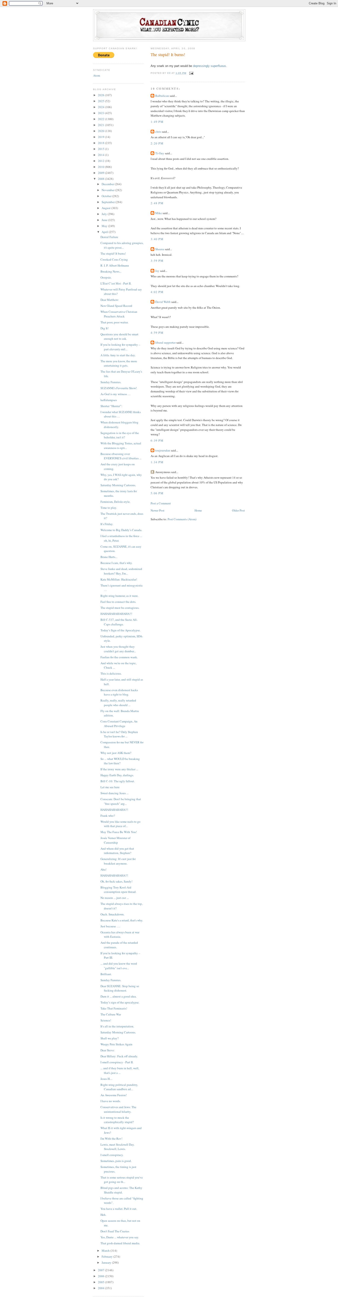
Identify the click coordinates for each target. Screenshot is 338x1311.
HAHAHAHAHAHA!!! (114, 810)
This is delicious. (111, 673)
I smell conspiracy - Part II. (116, 1062)
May (105, 226)
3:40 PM (157, 239)
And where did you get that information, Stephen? (117, 850)
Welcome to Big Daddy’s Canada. (121, 530)
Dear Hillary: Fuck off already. (119, 1056)
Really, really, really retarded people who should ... (118, 702)
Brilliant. (106, 974)
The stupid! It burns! (113, 253)
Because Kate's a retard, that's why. (121, 920)
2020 (101, 131)
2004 (101, 1288)
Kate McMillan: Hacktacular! (118, 579)
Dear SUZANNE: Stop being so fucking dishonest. (119, 988)
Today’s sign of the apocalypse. (119, 1002)
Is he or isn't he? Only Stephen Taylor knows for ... (119, 734)
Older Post (238, 510)
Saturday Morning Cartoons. (118, 485)
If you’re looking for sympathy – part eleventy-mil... (120, 346)
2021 (101, 125)
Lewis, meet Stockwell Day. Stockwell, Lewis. (117, 1146)
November (108, 190)
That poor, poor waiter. (114, 322)
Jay (157, 271)
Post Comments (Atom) (182, 519)
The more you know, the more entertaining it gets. (118, 363)
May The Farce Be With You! (118, 832)
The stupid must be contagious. (119, 608)
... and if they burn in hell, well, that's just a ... (119, 1070)
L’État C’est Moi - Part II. (115, 283)
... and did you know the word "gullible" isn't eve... (118, 965)
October (107, 196)
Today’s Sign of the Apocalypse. (120, 630)
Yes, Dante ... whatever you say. (119, 1237)
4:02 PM (157, 292)
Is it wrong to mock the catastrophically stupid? (117, 1120)
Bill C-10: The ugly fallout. (117, 781)
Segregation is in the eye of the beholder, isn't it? (119, 435)
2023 (101, 113)
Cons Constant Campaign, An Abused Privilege (118, 723)
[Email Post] (191, 73)
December (108, 184)
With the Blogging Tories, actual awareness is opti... (120, 445)
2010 (101, 167)
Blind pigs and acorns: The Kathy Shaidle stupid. (121, 1190)
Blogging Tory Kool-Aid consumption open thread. (118, 889)
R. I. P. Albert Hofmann (114, 265)
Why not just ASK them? (115, 753)
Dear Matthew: (109, 300)
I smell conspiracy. (111, 1155)
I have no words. (110, 1101)
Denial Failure (109, 237)
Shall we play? (109, 1038)
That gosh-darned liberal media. (120, 1243)
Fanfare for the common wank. (119, 657)
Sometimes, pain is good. (116, 1161)
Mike (158, 213)
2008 (101, 179)
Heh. (103, 1215)
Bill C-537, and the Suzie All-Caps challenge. (118, 622)
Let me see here (110, 787)
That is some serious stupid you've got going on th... (121, 1179)
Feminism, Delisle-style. (115, 502)
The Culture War (110, 1014)
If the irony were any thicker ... (119, 769)
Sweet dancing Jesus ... (114, 793)
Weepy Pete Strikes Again (116, 1044)
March (106, 1250)
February (107, 1256)
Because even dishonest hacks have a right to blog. (119, 692)
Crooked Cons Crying (114, 259)
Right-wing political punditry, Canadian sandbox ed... (119, 1087)
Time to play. (108, 508)
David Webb (163, 302)
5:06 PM (157, 493)
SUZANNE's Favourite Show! (118, 388)
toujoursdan (162, 450)
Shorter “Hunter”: (111, 406)
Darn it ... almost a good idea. (118, 996)
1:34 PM (157, 462)
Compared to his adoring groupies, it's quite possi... (121, 245)
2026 (101, 95)
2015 (101, 149)
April (105, 232)
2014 (101, 155)
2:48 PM (157, 203)
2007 (101, 1270)
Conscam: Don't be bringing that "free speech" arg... (120, 801)
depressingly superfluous (209, 66)
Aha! (103, 869)
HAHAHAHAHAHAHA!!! (116, 614)
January (107, 1262)
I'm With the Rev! (111, 1138)
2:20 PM (157, 143)
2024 (101, 107)
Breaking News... (110, 271)
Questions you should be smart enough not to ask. (119, 336)
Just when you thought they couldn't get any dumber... (118, 648)
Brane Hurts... (108, 557)
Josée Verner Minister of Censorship (115, 840)
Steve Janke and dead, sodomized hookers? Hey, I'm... (121, 571)
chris (158, 131)
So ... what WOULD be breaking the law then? (120, 761)
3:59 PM (157, 261)
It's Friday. (106, 524)
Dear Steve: (107, 1050)
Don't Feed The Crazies (114, 1231)
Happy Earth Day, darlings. (117, 775)
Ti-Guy (159, 153)
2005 (101, 1282)
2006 (101, 1276)
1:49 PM (157, 122)
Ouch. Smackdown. (112, 914)
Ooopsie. (106, 277)
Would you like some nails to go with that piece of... (120, 823)
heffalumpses (108, 400)
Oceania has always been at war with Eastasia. (119, 934)
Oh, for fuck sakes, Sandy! (116, 881)
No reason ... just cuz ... (114, 898)
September (108, 202)
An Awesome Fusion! (113, 1095)
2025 (101, 101)
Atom (96, 75)
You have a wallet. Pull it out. (118, 1209)
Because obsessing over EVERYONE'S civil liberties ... (120, 456)
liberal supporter (165, 342)
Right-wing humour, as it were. (119, 596)
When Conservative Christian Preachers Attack (118, 314)
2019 (101, 137)
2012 (101, 161)
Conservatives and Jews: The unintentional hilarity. (118, 1109)
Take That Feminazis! (113, 1008)
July (105, 214)
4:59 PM (157, 333)
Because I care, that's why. (116, 563)
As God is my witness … (115, 394)
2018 (101, 143)
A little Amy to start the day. (117, 355)
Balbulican (162, 96)
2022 (101, 119)
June (105, 220)
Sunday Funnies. (110, 382)
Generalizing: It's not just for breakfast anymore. (118, 861)
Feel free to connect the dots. (118, 602)
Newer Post (157, 510)
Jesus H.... (106, 1079)
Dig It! (104, 328)
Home (198, 510)
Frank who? (107, 816)
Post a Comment (161, 503)
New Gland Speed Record (116, 306)
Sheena (159, 249)
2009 (101, 173)
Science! (105, 1020)
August (106, 208)
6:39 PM (157, 440)
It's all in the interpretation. (117, 1026)
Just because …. (110, 926)
